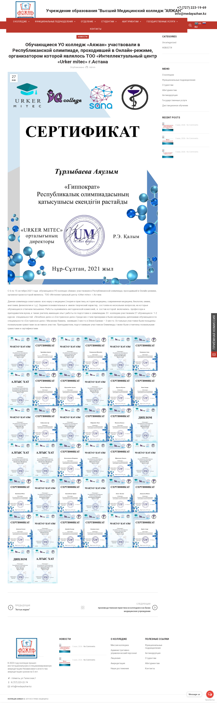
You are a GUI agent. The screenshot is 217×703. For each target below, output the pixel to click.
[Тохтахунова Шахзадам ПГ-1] (120, 353)
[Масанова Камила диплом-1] (145, 424)
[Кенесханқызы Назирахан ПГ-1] (95, 494)
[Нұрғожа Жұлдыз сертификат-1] (120, 388)
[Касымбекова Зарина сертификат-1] (70, 494)
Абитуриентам (169, 90)
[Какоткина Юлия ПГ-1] (145, 459)
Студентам (167, 85)
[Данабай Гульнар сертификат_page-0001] (70, 530)
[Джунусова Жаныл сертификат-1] (145, 494)
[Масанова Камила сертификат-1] (120, 424)
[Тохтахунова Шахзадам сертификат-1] (95, 353)
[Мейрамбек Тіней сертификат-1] (95, 424)
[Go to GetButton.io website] (210, 700)
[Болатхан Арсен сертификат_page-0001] (95, 530)
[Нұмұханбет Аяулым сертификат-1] (70, 388)
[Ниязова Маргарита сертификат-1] (45, 388)
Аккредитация (118, 663)
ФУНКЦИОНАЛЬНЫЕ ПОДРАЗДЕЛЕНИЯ (54, 21)
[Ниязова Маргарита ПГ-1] (70, 424)
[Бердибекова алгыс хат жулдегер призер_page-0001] (45, 565)
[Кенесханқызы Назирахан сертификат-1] (70, 459)
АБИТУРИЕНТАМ (130, 21)
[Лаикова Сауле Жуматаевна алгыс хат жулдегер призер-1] (20, 459)
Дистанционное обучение (175, 105)
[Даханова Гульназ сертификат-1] (20, 530)
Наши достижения (120, 668)
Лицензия (115, 658)
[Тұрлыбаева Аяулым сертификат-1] (45, 353)
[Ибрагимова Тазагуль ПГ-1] (95, 459)
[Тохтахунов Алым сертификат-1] (145, 353)
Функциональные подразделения (178, 80)
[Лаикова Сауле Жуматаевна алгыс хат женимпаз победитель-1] (45, 459)
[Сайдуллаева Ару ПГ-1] (20, 424)
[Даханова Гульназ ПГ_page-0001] (45, 530)
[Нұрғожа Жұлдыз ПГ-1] (95, 388)
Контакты (150, 668)
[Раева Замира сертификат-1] (145, 388)
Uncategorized (169, 42)
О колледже (168, 75)
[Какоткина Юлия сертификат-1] (20, 494)
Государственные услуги (174, 100)
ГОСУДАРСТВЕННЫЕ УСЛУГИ (161, 21)
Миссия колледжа (120, 645)
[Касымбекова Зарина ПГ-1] (45, 494)
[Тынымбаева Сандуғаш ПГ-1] (20, 353)
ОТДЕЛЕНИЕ (87, 21)
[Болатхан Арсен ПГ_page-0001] (120, 530)
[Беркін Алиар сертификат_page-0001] (145, 530)
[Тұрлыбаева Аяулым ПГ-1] (70, 353)
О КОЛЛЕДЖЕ (20, 21)
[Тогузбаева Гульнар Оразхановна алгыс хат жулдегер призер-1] (20, 388)
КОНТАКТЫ (95, 29)
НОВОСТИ (82, 37)
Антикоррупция (170, 95)
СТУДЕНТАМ (107, 21)
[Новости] (82, 607)
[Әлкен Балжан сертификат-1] (120, 494)
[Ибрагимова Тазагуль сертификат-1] (120, 459)
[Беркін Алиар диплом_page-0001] (20, 565)
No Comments (192, 125)
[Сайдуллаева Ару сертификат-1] (45, 424)
